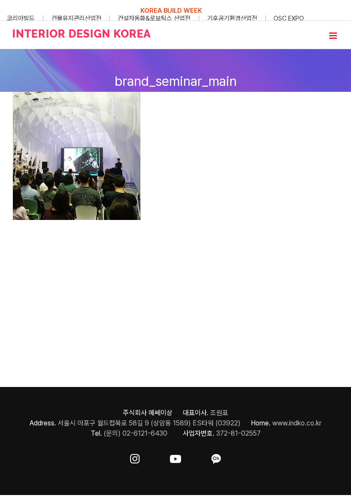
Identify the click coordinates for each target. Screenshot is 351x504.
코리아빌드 (21, 18)
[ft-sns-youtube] (175, 457)
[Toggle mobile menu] (333, 35)
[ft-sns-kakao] (216, 457)
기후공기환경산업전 (232, 18)
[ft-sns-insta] (134, 457)
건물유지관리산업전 (76, 18)
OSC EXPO (289, 18)
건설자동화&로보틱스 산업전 (154, 18)
